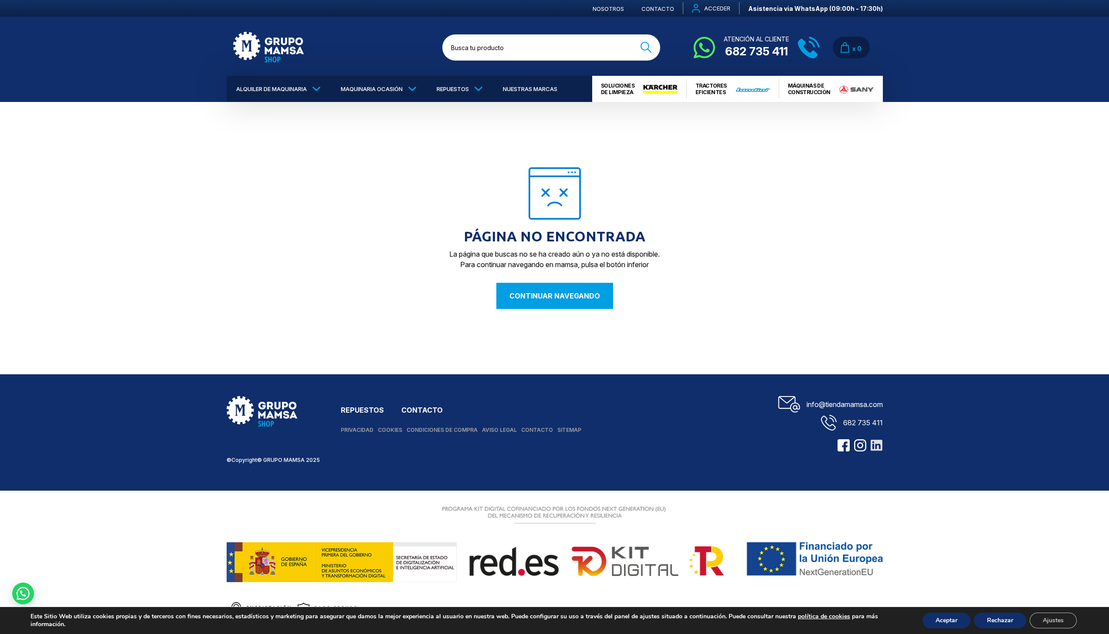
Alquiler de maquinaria (271, 88)
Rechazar (1000, 620)
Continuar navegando (554, 296)
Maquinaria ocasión (372, 88)
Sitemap (569, 430)
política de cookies (824, 616)
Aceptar (946, 620)
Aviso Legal (499, 430)
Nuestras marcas (530, 88)
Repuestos (453, 88)
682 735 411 (863, 422)
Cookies (390, 430)
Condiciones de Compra (442, 430)
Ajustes (1053, 620)
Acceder (717, 8)
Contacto (657, 8)
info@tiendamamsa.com (845, 404)
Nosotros (608, 8)
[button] (23, 593)
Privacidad (357, 430)
